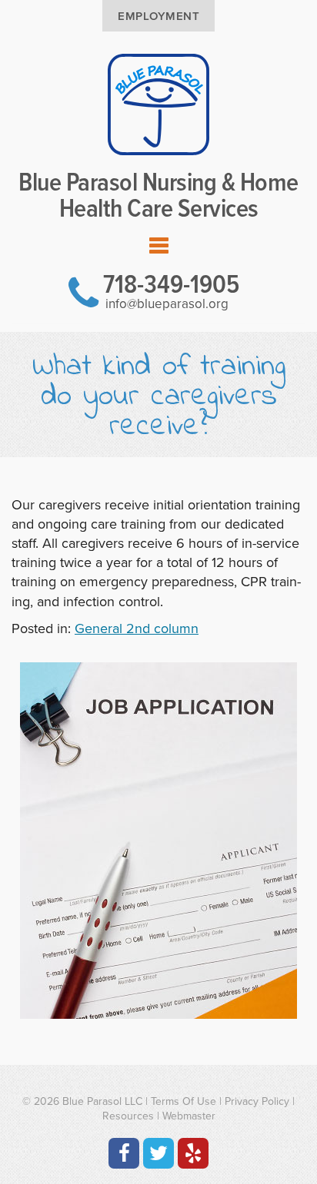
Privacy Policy (257, 1101)
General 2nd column (137, 628)
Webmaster (188, 1116)
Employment (158, 16)
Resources (128, 1116)
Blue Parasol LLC (102, 1101)
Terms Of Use (183, 1101)
